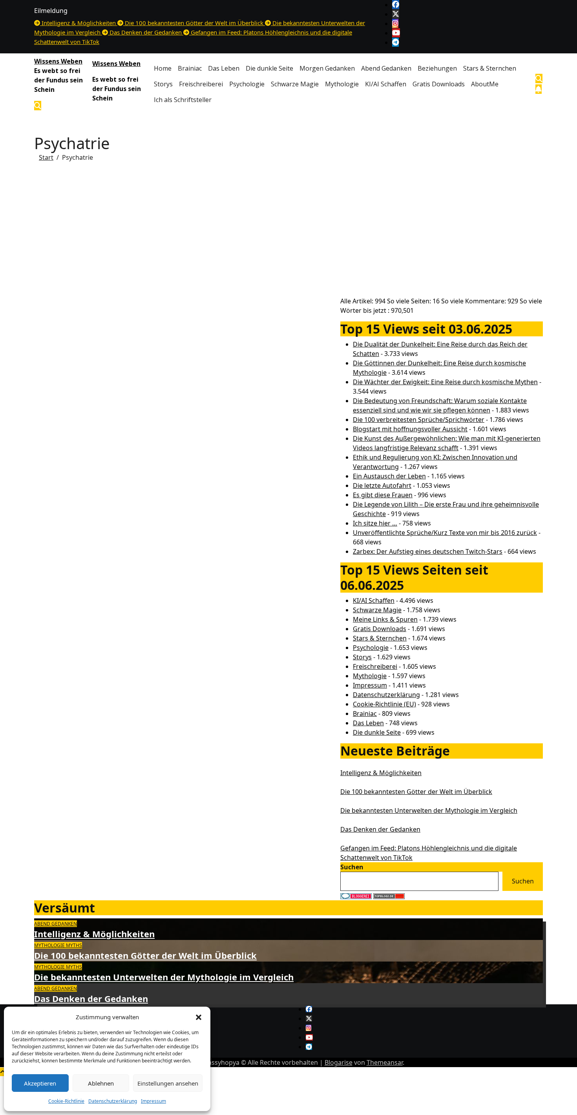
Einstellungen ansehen (167, 1083)
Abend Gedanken (386, 68)
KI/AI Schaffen (385, 84)
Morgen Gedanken (327, 68)
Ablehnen (101, 1083)
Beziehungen (437, 68)
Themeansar (385, 1062)
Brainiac (190, 68)
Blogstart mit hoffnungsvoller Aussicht (410, 429)
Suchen (351, 867)
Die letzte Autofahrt (382, 485)
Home (163, 68)
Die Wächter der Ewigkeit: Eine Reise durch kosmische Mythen (445, 382)
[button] (199, 1017)
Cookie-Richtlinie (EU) (384, 704)
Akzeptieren (40, 1083)
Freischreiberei (201, 84)
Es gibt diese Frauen (383, 495)
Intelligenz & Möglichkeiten (381, 772)
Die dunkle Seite (269, 68)
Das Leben (223, 68)
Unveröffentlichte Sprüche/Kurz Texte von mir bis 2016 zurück (445, 532)
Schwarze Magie (295, 84)
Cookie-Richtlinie (66, 1101)
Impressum (153, 1101)
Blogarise (338, 1062)
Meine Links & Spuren (385, 619)
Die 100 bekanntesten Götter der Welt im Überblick (416, 791)
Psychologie (247, 84)
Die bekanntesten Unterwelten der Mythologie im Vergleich (428, 810)
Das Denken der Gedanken (380, 829)
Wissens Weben (58, 61)
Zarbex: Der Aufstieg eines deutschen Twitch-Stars (427, 551)
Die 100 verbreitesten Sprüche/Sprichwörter (418, 419)
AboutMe (484, 84)
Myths (74, 945)
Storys (163, 84)
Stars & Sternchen (489, 68)
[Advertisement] (288, 233)
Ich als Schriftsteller (183, 99)
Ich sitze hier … (375, 523)
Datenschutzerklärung (112, 1101)
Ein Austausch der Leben (389, 476)
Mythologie (342, 84)
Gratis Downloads (439, 84)
